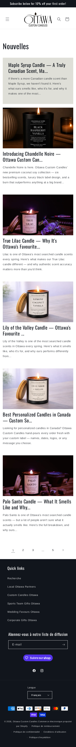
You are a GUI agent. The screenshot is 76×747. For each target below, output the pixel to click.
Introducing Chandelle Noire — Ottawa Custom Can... (32, 157)
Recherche (14, 578)
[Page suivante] (63, 550)
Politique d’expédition (39, 737)
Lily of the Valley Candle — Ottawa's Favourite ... (37, 330)
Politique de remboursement (46, 726)
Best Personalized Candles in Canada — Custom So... (37, 417)
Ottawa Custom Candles (25, 721)
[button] (7, 19)
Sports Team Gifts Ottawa (23, 603)
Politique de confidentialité (26, 732)
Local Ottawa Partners (21, 586)
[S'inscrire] (63, 644)
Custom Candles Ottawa (22, 594)
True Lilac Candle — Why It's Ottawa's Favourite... (30, 243)
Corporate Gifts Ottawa (22, 620)
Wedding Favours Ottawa (23, 611)
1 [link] (13, 550)
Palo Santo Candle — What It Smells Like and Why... (37, 504)
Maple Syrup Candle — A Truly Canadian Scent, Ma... (36, 68)
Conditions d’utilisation (55, 732)
